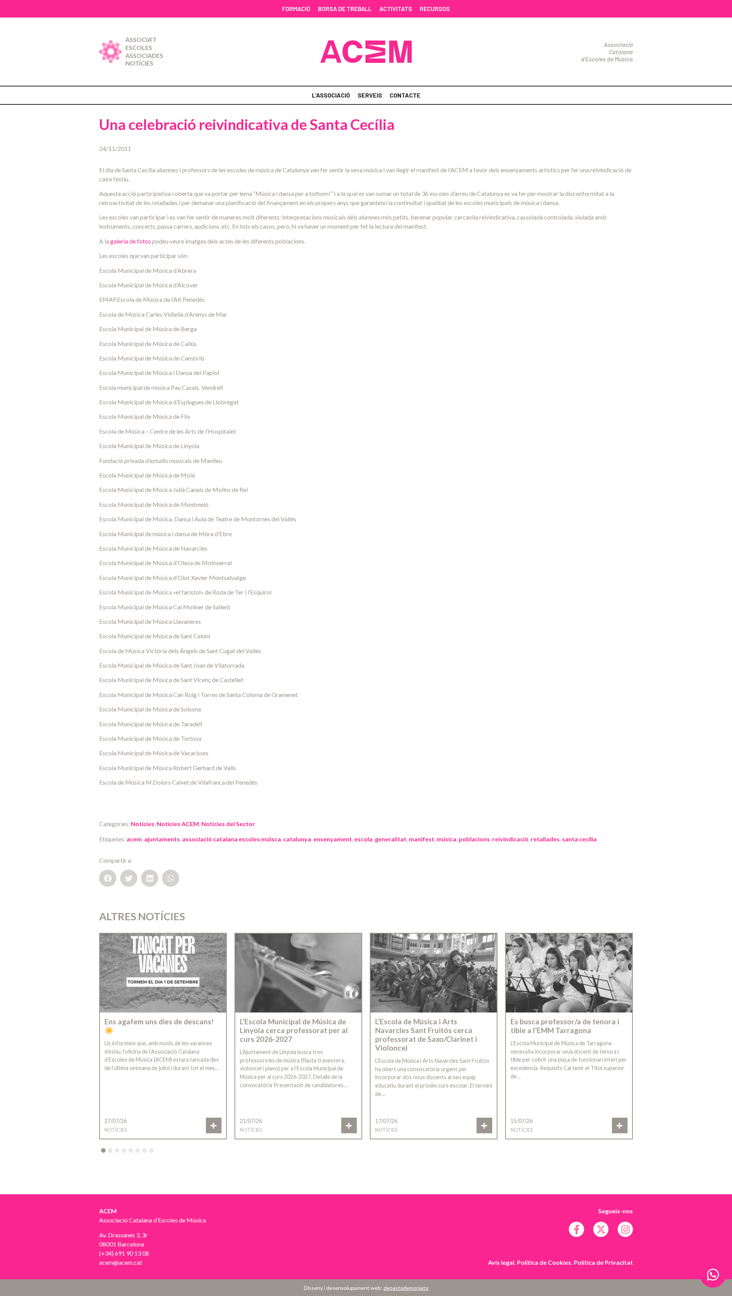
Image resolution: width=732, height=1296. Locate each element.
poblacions (474, 839)
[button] (107, 878)
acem (134, 839)
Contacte (405, 95)
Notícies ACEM (178, 823)
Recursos (435, 8)
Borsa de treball (345, 8)
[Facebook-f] (576, 1229)
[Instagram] (625, 1229)
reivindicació (510, 839)
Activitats (395, 8)
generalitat (390, 839)
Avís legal (501, 1262)
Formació (296, 8)
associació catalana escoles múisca (231, 839)
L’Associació (331, 95)
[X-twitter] (600, 1229)
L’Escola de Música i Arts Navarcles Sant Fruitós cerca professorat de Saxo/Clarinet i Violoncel (426, 1034)
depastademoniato (406, 1288)
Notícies (139, 63)
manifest (421, 839)
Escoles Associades (144, 51)
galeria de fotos (130, 241)
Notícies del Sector (228, 823)
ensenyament (332, 839)
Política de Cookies (544, 1262)
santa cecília (579, 839)
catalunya (297, 839)
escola (363, 839)
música (446, 839)
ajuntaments (162, 839)
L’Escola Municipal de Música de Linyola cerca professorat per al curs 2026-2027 (294, 1030)
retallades (545, 839)
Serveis (370, 95)
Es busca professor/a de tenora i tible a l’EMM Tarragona (564, 1026)
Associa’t (141, 39)
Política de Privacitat (603, 1262)
